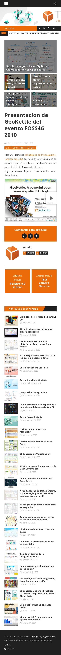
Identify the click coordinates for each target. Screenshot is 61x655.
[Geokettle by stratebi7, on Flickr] (30, 200)
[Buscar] (55, 3)
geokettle (19, 148)
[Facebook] (30, 235)
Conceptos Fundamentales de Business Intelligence (33, 33)
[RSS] (49, 28)
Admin (9, 143)
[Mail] (54, 28)
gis (7, 148)
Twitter (43, 253)
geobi (31, 148)
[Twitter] (39, 28)
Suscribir (10, 649)
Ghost (7, 644)
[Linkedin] (24, 235)
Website (30, 253)
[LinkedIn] (44, 28)
